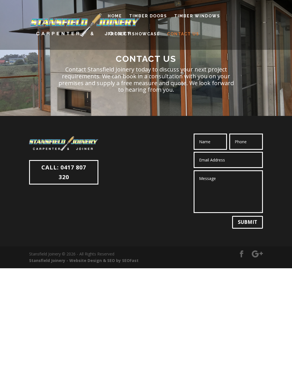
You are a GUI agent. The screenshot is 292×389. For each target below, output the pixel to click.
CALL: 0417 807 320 (63, 172)
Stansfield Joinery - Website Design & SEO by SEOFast (84, 260)
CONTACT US (183, 34)
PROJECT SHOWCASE (134, 34)
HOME (115, 16)
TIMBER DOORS (148, 16)
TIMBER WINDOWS (197, 16)
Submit (247, 222)
